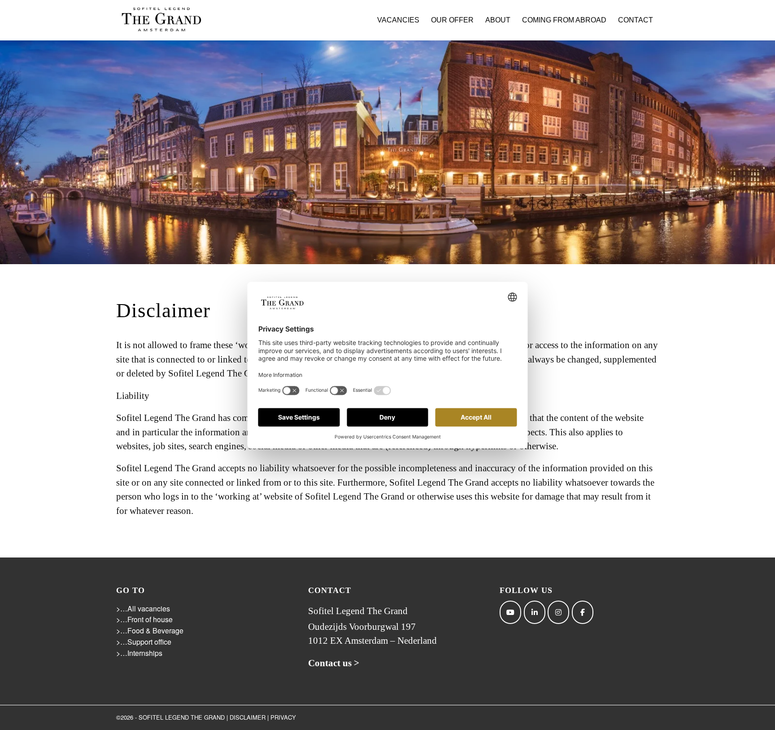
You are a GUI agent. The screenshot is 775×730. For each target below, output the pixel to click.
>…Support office (143, 642)
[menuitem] (398, 20)
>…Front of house (144, 619)
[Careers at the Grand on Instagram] (558, 612)
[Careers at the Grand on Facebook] (582, 612)
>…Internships (139, 653)
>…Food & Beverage (149, 630)
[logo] (161, 20)
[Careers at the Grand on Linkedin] (534, 612)
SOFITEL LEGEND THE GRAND (182, 717)
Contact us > (333, 663)
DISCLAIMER (248, 717)
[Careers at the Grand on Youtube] (510, 612)
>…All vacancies (143, 608)
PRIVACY (283, 717)
